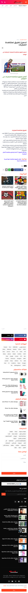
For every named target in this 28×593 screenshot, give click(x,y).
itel (11, 365)
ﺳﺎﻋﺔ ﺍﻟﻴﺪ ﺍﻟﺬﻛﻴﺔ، (22, 436)
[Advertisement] (14, 23)
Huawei (5, 347)
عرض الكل (3, 173)
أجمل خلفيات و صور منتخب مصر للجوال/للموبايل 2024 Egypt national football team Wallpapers (8, 203)
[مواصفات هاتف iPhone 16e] (23, 410)
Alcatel (14, 354)
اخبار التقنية (11, 441)
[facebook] (25, 501)
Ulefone (16, 361)
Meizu (4, 354)
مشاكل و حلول (22, 434)
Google (11, 356)
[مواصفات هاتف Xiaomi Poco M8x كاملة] (23, 523)
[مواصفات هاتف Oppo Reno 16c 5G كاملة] (23, 559)
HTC (21, 356)
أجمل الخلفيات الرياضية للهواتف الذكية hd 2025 (7, 187)
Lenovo (8, 352)
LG (17, 352)
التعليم (24, 448)
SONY (24, 354)
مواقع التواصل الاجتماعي (20, 441)
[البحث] (2, 2)
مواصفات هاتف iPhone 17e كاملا (10, 401)
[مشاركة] (2, 48)
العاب (25, 443)
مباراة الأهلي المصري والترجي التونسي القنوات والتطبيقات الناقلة (21, 187)
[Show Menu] (26, 2)
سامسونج (15, 5)
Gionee (7, 358)
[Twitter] (12, 169)
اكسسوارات (23, 445)
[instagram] (15, 501)
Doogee (24, 363)
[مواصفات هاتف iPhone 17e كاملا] (23, 403)
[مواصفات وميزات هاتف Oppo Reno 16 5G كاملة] (23, 553)
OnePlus (19, 354)
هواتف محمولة (22, 431)
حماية (20, 448)
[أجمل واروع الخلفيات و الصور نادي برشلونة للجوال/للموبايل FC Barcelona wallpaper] (21, 195)
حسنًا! (14, 590)
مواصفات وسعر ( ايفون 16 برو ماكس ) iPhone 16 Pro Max (11, 415)
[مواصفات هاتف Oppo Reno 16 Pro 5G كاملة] (23, 547)
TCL (21, 361)
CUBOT (24, 365)
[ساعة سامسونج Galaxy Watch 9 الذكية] (23, 374)
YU (8, 363)
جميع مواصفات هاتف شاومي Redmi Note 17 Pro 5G (11, 509)
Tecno (13, 352)
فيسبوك (20, 443)
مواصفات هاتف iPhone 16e (11, 408)
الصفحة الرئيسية (23, 39)
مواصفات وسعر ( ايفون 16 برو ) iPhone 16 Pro (10, 421)
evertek (6, 361)
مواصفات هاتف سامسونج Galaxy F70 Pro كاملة (10, 379)
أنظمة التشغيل (8, 436)
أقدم (3, 329)
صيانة (16, 448)
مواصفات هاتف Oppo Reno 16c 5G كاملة (10, 558)
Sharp (11, 361)
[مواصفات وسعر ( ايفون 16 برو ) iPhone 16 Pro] (23, 422)
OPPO (24, 349)
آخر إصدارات (7, 443)
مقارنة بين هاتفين (22, 438)
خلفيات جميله (14, 434)
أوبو (2, 5)
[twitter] (22, 501)
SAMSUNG (15, 347)
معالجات (17, 445)
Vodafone (13, 363)
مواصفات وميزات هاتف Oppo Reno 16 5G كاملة (10, 552)
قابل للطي (14, 443)
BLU (25, 356)
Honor (19, 349)
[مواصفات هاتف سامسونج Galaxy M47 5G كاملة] (23, 393)
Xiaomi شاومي (22, 347)
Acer (5, 363)
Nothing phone (17, 365)
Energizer (19, 358)
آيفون (11, 5)
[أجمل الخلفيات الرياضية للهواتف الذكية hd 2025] (7, 180)
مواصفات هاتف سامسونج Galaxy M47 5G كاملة (10, 392)
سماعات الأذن (6, 445)
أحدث (25, 329)
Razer (19, 363)
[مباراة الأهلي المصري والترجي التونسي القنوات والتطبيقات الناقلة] (21, 180)
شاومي (6, 5)
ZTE (25, 352)
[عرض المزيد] (3, 169)
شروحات (15, 436)
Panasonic (13, 358)
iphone (9, 354)
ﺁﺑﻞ (6, 441)
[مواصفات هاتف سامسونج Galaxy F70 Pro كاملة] (23, 380)
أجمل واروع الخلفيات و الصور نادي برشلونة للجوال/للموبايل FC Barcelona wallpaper (21, 202)
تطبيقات (11, 431)
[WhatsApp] (9, 169)
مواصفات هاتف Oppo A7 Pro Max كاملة (10, 539)
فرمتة (16, 431)
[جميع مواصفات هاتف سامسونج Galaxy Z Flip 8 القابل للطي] (23, 387)
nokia (21, 352)
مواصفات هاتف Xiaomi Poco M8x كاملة (10, 522)
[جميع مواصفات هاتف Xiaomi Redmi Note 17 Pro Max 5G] (23, 517)
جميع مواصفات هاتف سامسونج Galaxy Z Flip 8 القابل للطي (10, 385)
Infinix (4, 349)
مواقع (12, 445)
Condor (16, 356)
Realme (14, 349)
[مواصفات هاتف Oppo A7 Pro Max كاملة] (23, 540)
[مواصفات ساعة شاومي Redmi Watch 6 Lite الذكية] (23, 530)
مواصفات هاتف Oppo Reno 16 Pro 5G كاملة (10, 546)
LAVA (25, 361)
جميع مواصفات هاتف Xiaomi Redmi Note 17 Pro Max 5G (11, 516)
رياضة (18, 39)
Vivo (10, 347)
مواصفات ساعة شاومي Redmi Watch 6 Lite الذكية (11, 529)
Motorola (9, 349)
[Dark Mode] (5, 2)
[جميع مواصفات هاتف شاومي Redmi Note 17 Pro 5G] (23, 510)
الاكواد (14, 438)
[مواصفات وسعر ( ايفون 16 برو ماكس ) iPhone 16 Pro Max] (23, 416)
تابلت (9, 434)
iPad (7, 356)
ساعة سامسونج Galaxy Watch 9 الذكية (10, 373)
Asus (4, 352)
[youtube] (18, 501)
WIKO (24, 358)
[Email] (6, 169)
